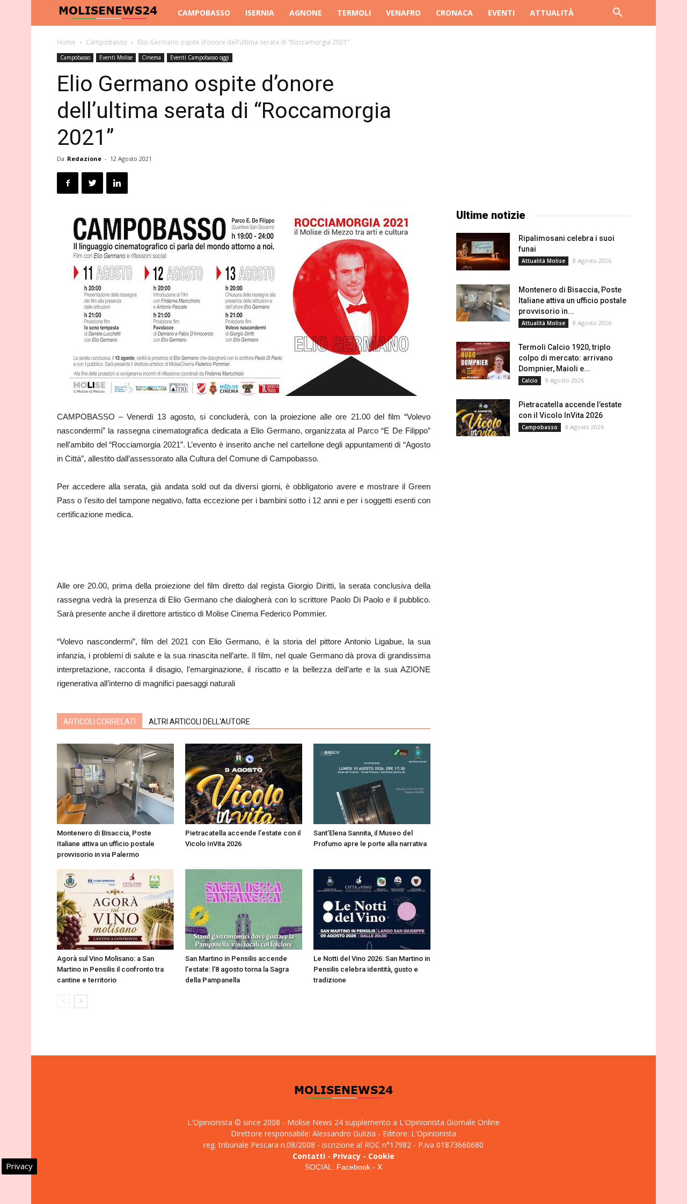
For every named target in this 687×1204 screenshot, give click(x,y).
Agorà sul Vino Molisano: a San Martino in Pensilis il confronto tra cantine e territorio (110, 969)
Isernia (259, 13)
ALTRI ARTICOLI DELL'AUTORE (199, 721)
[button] (617, 14)
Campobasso (204, 13)
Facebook (353, 1167)
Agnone (305, 13)
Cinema (151, 57)
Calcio (530, 380)
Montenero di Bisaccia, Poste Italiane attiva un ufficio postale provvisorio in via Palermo (106, 843)
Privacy (347, 1156)
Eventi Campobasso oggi (199, 57)
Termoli (354, 13)
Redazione (84, 159)
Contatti (309, 1156)
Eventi (501, 13)
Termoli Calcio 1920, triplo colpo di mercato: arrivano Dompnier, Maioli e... (565, 358)
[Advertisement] (243, 551)
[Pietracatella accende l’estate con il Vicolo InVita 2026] (243, 784)
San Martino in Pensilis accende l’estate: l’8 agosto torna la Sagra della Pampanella (237, 969)
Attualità (552, 13)
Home (66, 42)
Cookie (381, 1156)
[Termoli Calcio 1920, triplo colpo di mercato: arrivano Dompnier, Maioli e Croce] (483, 360)
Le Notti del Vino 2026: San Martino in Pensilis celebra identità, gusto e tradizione (371, 969)
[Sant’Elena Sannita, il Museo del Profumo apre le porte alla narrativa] (371, 784)
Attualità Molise (543, 261)
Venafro (403, 13)
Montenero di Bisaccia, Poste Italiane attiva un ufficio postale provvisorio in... (572, 300)
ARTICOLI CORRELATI (99, 721)
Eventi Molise (116, 57)
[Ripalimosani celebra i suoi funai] (483, 251)
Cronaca (454, 13)
